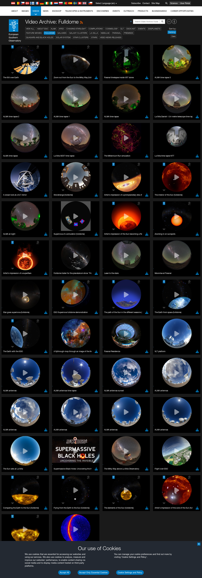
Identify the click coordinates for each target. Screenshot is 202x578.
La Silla (94, 33)
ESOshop (56, 11)
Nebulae (105, 33)
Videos (36, 11)
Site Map (156, 3)
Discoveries (103, 11)
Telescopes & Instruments (79, 11)
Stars (94, 37)
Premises (128, 33)
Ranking (171, 32)
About (14, 11)
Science (174, 3)
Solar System (63, 37)
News (45, 11)
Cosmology (112, 29)
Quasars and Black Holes (39, 37)
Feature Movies (34, 33)
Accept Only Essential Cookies (93, 572)
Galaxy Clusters (78, 33)
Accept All (64, 572)
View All (30, 29)
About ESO (42, 29)
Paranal (116, 33)
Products (143, 11)
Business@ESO (159, 11)
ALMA (53, 29)
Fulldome (50, 33)
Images (25, 11)
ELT (122, 29)
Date (173, 36)
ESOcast (131, 29)
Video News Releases (110, 37)
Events (116, 11)
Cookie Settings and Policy (130, 572)
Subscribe (136, 3)
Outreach (129, 11)
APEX (61, 29)
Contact (146, 3)
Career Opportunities (182, 11)
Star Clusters (80, 37)
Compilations (96, 29)
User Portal (185, 3)
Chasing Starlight (76, 29)
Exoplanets (154, 29)
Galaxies (61, 33)
